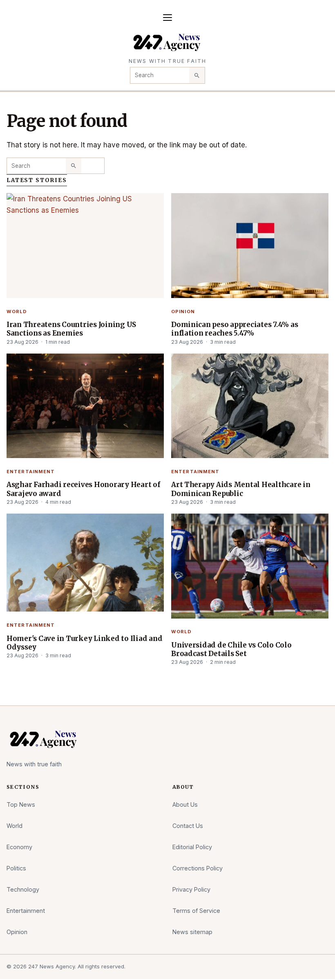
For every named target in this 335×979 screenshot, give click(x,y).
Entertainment (31, 471)
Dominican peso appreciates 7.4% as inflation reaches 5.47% (234, 329)
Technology (23, 889)
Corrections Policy (197, 868)
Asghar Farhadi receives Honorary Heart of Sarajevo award (83, 489)
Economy (19, 846)
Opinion (183, 311)
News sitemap (192, 931)
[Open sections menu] (167, 18)
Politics (16, 868)
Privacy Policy (191, 889)
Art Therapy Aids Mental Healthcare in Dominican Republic (240, 489)
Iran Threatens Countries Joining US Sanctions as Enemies (71, 329)
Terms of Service (196, 910)
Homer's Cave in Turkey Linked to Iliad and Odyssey (84, 643)
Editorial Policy (192, 846)
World (17, 311)
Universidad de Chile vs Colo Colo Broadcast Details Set (231, 649)
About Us (185, 804)
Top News (21, 804)
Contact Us (187, 825)
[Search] (197, 75)
